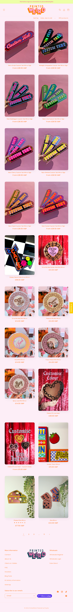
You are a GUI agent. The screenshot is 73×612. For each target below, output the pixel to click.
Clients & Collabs (11, 563)
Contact (8, 555)
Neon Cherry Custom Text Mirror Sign (19, 172)
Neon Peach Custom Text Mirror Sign (19, 226)
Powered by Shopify (43, 608)
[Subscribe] (34, 596)
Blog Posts (8, 576)
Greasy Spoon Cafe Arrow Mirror (20, 277)
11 (44, 534)
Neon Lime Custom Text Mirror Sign (53, 119)
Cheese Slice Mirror (20, 520)
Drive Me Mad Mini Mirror (19, 318)
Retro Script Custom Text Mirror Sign (19, 65)
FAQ (6, 567)
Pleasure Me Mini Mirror (53, 318)
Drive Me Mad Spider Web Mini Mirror (53, 267)
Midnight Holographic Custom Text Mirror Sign (53, 65)
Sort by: (36, 18)
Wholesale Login (55, 559)
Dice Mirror (53, 520)
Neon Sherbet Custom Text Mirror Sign (53, 172)
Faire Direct (54, 563)
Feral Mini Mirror (20, 359)
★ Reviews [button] (71, 308)
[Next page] (49, 534)
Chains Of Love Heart (53, 413)
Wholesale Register (56, 555)
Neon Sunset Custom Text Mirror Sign (53, 226)
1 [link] (23, 534)
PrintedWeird (33, 608)
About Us (8, 559)
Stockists (8, 572)
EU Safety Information (13, 580)
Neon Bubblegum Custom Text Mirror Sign (20, 119)
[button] (4, 10)
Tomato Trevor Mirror (53, 464)
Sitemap (8, 585)
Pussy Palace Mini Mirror (53, 359)
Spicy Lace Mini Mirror (20, 401)
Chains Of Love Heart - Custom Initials (20, 467)
